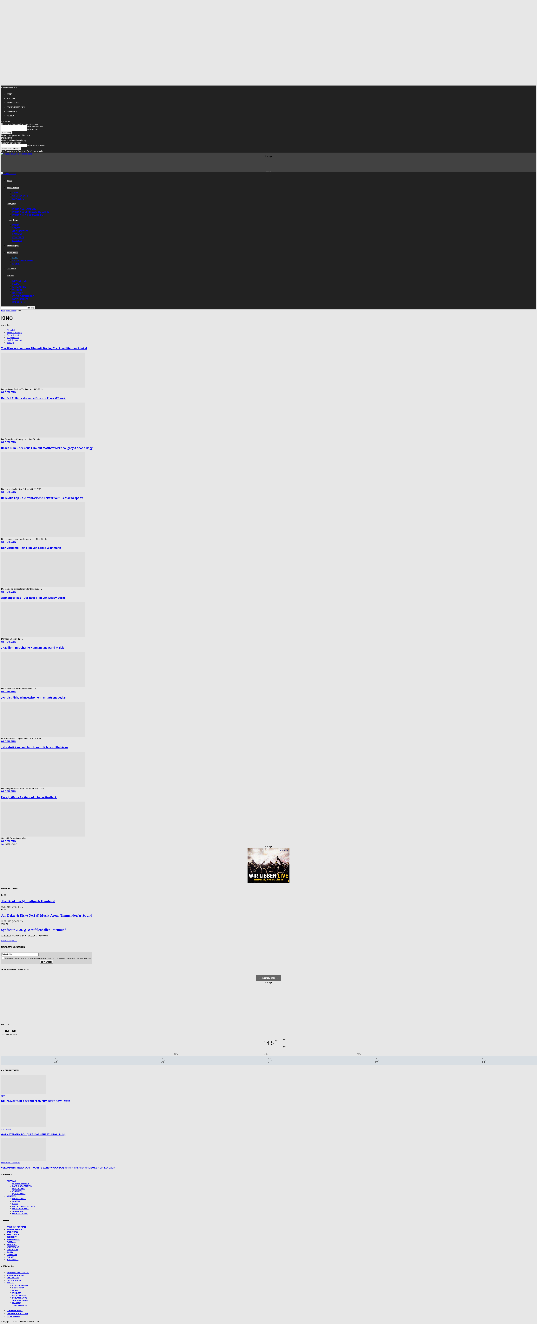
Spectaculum (18, 1188)
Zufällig (10, 342)
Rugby (10, 1252)
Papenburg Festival (22, 1186)
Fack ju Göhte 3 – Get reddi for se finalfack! (29, 797)
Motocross (12, 1249)
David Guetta (19, 1198)
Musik (16, 263)
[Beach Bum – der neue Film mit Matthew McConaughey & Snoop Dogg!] (43, 486)
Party (15, 225)
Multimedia (12, 252)
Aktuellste (11, 330)
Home (9, 94)
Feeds (15, 283)
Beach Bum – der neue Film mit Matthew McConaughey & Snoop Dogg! (47, 448)
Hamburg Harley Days (18, 1272)
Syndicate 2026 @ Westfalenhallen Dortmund (33, 930)
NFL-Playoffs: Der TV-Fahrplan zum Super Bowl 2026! (35, 1101)
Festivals (17, 234)
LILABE (15, 1290)
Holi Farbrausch (20, 1183)
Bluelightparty (20, 1285)
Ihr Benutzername (35, 126)
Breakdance (13, 1234)
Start (3, 310)
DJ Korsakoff (18, 1193)
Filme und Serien (22, 260)
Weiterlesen (8, 392)
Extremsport (13, 1239)
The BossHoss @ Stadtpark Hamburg (28, 901)
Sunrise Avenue (20, 1213)
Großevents (20, 195)
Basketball (12, 1232)
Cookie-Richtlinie (16, 107)
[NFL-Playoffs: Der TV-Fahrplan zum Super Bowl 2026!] (23, 1093)
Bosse (15, 1203)
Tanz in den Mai (20, 1305)
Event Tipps (12, 220)
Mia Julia (16, 1293)
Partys (10, 1282)
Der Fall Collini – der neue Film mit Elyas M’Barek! (33, 398)
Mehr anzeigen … (9, 940)
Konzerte (18, 198)
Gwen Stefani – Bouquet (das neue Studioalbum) (33, 1134)
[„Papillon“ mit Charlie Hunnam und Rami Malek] (43, 686)
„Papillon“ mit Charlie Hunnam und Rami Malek (32, 647)
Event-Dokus (13, 187)
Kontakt (11, 99)
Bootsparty (18, 1287)
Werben (10, 116)
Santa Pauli (13, 1277)
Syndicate (17, 1191)
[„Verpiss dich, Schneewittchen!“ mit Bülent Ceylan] (43, 736)
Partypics (11, 204)
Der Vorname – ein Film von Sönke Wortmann (31, 547)
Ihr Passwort (32, 129)
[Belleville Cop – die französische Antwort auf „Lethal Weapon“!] (43, 536)
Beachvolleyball (15, 1229)
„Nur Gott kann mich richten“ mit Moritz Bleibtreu (34, 747)
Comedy (17, 240)
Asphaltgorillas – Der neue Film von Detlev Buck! (33, 597)
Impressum (12, 112)
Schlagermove (19, 1298)
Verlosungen (13, 245)
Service (10, 275)
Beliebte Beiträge (14, 332)
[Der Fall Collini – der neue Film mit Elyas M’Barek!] (43, 437)
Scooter (16, 1201)
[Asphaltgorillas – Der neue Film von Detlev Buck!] (43, 636)
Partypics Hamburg (24, 208)
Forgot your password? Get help (15, 135)
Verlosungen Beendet (10, 1162)
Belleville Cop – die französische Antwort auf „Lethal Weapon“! (42, 498)
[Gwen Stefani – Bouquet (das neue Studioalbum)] (23, 1126)
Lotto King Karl (20, 1208)
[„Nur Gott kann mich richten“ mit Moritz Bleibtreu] (43, 786)
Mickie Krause (19, 1295)
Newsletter (19, 280)
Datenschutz (13, 103)
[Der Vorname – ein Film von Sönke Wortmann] (43, 586)
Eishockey (12, 1237)
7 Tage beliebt (13, 337)
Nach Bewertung (14, 340)
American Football (16, 1227)
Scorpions (17, 1211)
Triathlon (12, 1254)
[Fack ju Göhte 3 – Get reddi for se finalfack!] (43, 836)
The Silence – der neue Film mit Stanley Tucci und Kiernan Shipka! (44, 348)
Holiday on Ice (14, 1280)
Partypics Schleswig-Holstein (30, 211)
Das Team (11, 268)
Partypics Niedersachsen (27, 215)
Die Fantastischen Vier (23, 1206)
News (9, 180)
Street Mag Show (15, 1275)
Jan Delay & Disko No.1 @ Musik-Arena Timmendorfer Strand (46, 915)
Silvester (16, 1303)
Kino (15, 257)
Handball (12, 1244)
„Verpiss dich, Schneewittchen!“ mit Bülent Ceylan (33, 697)
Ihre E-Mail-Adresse (36, 145)
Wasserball (12, 1259)
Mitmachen (19, 286)
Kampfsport (13, 1247)
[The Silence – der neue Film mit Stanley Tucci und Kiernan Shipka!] (43, 387)
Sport (16, 192)
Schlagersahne (20, 1300)
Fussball (11, 1242)
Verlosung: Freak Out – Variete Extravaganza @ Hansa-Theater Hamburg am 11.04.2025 (58, 1167)
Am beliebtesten (14, 335)
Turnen (11, 1257)
